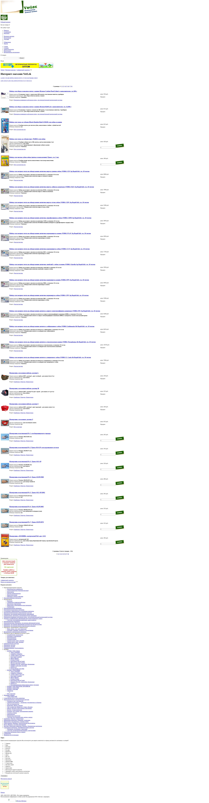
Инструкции (7, 51)
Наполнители (11, 714)
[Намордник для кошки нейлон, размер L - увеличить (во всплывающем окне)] (5, 380)
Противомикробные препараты (12, 608)
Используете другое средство (14, 769)
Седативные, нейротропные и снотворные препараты (19, 611)
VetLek (2, 70)
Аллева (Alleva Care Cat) (17, 674)
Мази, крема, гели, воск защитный (16, 629)
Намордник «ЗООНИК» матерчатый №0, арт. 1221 (27, 536)
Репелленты (10, 592)
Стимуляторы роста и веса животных (14, 698)
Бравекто (8, 751)
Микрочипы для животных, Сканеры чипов (16, 721)
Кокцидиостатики (12, 595)
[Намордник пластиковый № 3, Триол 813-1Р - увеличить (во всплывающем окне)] (5, 468)
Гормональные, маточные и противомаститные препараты (20, 615)
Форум (6, 43)
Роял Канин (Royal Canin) (17, 661)
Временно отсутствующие (11, 735)
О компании (7, 32)
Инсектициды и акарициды (15, 589)
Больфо (8, 750)
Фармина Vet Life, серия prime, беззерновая (22, 664)
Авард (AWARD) (15, 652)
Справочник (7, 733)
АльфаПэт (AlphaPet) (16, 654)
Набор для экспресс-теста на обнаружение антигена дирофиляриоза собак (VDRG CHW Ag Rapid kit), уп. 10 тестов (50, 218)
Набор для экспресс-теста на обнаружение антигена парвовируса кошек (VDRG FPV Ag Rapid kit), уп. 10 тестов (49, 280)
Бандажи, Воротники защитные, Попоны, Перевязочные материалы (23, 726)
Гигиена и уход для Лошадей (15, 701)
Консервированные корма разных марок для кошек (24, 685)
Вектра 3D (9, 753)
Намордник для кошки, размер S (21, 419)
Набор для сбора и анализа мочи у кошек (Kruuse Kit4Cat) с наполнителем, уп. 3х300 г (40, 107)
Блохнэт (8, 748)
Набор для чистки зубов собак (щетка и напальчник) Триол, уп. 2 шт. (34, 157)
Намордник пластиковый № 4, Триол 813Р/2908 (26, 477)
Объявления (7, 42)
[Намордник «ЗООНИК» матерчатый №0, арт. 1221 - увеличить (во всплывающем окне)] (5, 546)
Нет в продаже (18, 427)
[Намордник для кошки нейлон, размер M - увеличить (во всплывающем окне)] (5, 396)
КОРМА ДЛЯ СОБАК (13, 651)
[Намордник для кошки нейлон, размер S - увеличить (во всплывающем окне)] (5, 411)
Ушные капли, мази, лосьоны (15, 642)
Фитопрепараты (11, 637)
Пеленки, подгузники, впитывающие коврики (20, 711)
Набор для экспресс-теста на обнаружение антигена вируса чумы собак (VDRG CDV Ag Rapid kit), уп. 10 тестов (49, 202)
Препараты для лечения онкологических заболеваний (19, 614)
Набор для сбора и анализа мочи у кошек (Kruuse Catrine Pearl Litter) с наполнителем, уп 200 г (43, 91)
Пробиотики (10, 606)
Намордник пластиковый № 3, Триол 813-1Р (25, 461)
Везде (2, 61)
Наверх (3, 792)
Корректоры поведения (13, 715)
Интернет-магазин (9, 36)
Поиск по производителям (8, 582)
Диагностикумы (18, 180)
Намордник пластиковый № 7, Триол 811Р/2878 (26, 522)
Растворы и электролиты (14, 636)
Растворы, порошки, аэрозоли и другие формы (20, 630)
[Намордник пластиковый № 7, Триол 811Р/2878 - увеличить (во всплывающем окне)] (5, 527)
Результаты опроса (6, 778)
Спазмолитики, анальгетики (15, 634)
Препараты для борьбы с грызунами (17, 729)
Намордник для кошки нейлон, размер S (23, 404)
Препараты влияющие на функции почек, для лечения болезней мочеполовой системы (38, 100)
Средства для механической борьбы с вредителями (21, 730)
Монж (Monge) (14, 658)
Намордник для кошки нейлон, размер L (24, 373)
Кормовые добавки (9, 695)
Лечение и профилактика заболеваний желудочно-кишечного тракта (23, 618)
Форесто (8, 766)
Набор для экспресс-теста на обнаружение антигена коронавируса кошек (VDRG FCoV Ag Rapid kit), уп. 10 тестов (50, 233)
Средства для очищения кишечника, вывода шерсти (21, 620)
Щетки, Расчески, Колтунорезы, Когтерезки (19, 708)
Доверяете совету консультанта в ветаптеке (18, 771)
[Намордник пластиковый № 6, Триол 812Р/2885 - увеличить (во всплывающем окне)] (5, 513)
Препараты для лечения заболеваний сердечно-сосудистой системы (23, 624)
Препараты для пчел (9, 645)
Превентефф (9, 761)
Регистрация (7, 37)
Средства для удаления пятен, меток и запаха (19, 717)
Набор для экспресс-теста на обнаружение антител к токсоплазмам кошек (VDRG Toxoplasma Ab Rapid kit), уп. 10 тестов (52, 342)
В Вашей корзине (5, 22)
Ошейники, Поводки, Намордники (23, 381)
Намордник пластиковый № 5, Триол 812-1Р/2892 (27, 492)
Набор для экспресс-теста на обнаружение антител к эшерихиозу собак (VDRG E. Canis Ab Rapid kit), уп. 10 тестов (50, 357)
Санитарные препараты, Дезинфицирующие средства (19, 727)
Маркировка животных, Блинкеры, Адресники (17, 720)
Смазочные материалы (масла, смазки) (14, 732)
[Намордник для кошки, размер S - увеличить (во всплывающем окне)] (5, 425)
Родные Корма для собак (17, 668)
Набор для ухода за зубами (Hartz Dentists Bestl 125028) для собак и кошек (35, 122)
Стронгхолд (9, 763)
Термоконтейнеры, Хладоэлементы (14, 648)
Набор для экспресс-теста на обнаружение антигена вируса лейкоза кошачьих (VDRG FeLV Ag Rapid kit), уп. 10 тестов (51, 187)
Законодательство (9, 49)
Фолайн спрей (10, 764)
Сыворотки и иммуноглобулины (16, 602)
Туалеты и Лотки (12, 713)
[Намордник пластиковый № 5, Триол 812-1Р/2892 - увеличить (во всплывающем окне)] (5, 498)
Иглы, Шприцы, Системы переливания (15, 724)
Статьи (6, 46)
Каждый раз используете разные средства (17, 773)
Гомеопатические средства (11, 643)
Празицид (8, 760)
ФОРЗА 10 (13, 667)
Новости (6, 30)
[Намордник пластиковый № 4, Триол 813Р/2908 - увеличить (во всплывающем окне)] (5, 483)
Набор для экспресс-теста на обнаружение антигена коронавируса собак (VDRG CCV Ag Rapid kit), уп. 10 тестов (49, 249)
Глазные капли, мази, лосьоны (15, 640)
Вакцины (9, 601)
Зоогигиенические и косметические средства (16, 699)
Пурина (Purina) (14, 660)
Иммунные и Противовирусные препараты (19, 605)
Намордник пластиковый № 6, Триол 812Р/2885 (26, 506)
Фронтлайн (9, 768)
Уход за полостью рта (20, 129)
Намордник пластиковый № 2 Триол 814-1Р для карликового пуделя (34, 447)
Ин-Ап (7, 756)
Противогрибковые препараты (12, 598)
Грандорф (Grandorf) (16, 657)
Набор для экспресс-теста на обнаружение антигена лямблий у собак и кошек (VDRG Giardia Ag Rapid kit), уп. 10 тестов (52, 264)
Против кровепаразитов (14, 593)
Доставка (6, 39)
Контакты (6, 33)
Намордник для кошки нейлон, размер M (24, 388)
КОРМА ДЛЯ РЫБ (12, 689)
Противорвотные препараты (12, 621)
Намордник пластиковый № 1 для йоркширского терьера (30, 433)
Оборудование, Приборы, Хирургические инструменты (19, 723)
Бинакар (8, 746)
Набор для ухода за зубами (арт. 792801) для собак (27, 139)
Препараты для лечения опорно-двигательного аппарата (19, 626)
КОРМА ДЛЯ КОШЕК (13, 670)
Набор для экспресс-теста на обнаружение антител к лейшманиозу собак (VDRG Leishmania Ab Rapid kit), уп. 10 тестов (51, 326)
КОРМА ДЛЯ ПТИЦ (13, 687)
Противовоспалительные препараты (14, 609)
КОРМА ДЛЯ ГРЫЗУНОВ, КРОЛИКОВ (18, 686)
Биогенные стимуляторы (14, 604)
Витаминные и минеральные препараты (15, 632)
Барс (7, 745)
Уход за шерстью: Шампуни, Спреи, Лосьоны (19, 707)
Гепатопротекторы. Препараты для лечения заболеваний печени (22, 623)
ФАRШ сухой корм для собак (18, 665)
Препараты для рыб (9, 646)
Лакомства (10, 690)
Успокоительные (11, 639)
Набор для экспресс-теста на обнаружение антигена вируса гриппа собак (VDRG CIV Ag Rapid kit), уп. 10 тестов (49, 171)
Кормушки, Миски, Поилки (15, 705)
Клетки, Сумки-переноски (14, 710)
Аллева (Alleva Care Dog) (17, 655)
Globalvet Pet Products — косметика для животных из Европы (24, 702)
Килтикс (8, 758)
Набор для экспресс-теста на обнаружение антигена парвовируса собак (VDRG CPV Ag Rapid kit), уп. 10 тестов (48, 295)
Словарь (6, 48)
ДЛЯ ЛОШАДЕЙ (12, 696)
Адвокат (8, 743)
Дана (7, 755)
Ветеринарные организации (12, 52)
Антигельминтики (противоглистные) (18, 590)
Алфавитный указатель (23, 70)
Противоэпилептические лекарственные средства (18, 612)
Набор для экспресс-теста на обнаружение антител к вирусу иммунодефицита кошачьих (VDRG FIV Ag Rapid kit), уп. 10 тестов (54, 311)
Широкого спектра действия (15, 596)
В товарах (3, 55)
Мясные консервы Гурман (17, 662)
